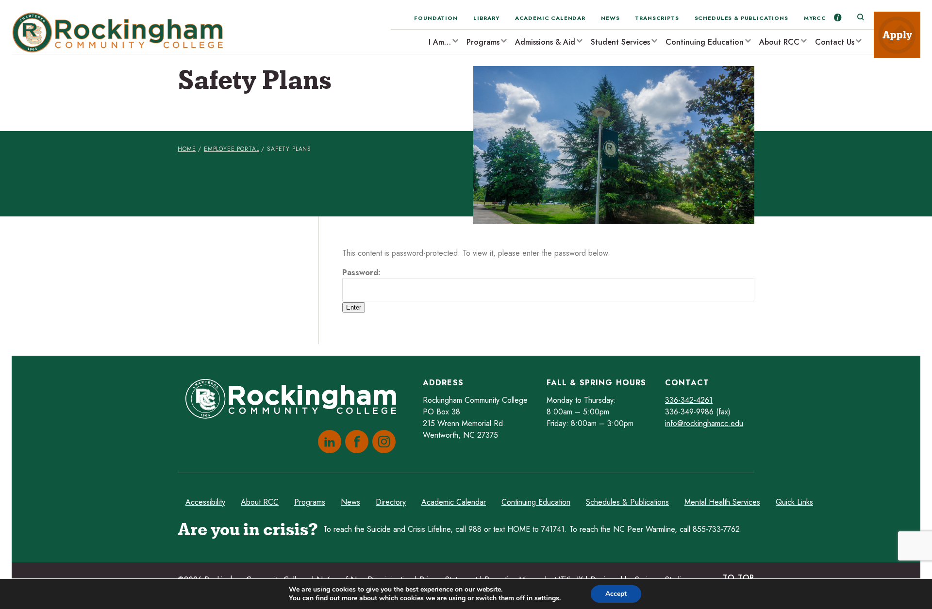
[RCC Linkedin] (327, 441)
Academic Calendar (550, 18)
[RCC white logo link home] (294, 401)
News (610, 18)
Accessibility (205, 502)
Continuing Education (705, 42)
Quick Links (794, 502)
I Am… (440, 42)
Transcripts (657, 18)
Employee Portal (231, 149)
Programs (482, 42)
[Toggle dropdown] (455, 40)
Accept (616, 593)
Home (187, 149)
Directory (391, 502)
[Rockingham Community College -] (121, 33)
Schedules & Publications (741, 18)
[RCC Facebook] (354, 441)
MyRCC (815, 18)
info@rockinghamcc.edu (704, 423)
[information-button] (838, 17)
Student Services (620, 42)
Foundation (435, 18)
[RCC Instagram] (382, 441)
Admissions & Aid (545, 42)
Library (486, 18)
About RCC (779, 42)
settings (546, 598)
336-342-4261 (689, 400)
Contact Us (834, 42)
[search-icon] (860, 17)
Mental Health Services (722, 502)
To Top (738, 577)
